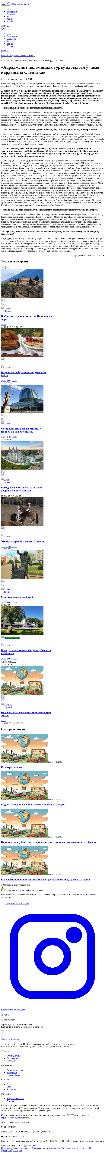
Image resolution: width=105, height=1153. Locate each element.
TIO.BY (6, 1146)
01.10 (14, 546)
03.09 (4, 546)
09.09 (9, 602)
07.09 (14, 437)
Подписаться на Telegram (17, 903)
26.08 (4, 381)
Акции (10, 19)
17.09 (9, 546)
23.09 (14, 602)
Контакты (11, 1089)
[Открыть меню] (5, 3)
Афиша (10, 21)
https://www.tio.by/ (9, 1118)
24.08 (4, 437)
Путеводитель (13, 1056)
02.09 (14, 381)
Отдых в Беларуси (15, 1075)
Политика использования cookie (77, 1148)
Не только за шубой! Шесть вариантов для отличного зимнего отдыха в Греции (49, 842)
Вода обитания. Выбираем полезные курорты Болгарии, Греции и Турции (45, 879)
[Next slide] (7, 267)
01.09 (14, 659)
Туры (9, 9)
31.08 (9, 437)
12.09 (3, 721)
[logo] (20, 4)
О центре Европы (11, 767)
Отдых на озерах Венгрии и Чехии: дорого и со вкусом (33, 804)
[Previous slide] (3, 267)
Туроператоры (13, 1058)
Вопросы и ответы (15, 1098)
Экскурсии (12, 11)
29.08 (9, 659)
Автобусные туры (15, 1070)
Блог (9, 16)
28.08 (9, 381)
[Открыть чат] (2, 1032)
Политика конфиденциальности (16, 1148)
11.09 (3, 324)
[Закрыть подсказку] (2, 1012)
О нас (9, 1084)
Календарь (11, 14)
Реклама (10, 1101)
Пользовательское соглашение (46, 1148)
